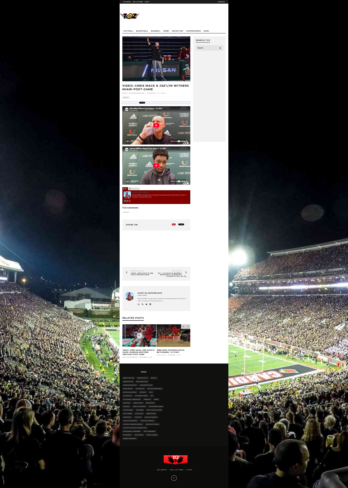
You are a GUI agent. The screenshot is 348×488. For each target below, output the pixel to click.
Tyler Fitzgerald (152, 434)
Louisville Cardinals (147, 420)
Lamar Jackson (151, 413)
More (206, 31)
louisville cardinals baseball (133, 424)
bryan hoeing (150, 402)
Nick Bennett (127, 434)
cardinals (126, 406)
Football (128, 31)
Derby (166, 31)
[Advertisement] (195, 16)
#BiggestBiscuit (142, 378)
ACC (152, 395)
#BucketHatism (128, 381)
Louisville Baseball (151, 417)
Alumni (156, 399)
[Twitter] (125, 201)
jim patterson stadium (154, 410)
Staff (147, 1)
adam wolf (147, 399)
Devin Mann (139, 410)
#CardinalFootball (146, 385)
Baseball (156, 31)
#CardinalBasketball (130, 385)
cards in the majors (139, 406)
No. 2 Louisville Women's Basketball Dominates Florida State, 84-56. (172, 274)
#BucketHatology (142, 381)
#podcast (143, 392)
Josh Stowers (127, 413)
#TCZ (150, 392)
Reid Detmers (139, 434)
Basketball (142, 31)
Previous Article (137, 271)
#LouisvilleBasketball (155, 388)
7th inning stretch (141, 395)
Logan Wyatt (127, 417)
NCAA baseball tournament (132, 431)
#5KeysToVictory (128, 378)
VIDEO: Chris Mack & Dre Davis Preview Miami (142, 274)
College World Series (156, 406)
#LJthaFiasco (140, 388)
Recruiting (177, 31)
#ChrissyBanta (128, 388)
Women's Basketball (129, 438)
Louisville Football (152, 424)
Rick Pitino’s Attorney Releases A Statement (169, 351)
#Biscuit (154, 378)
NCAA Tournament (149, 431)
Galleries (127, 1)
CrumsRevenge (193, 31)
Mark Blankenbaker (133, 93)
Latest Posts (135, 189)
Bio (126, 189)
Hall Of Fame (138, 1)
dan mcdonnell (128, 410)
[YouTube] (130, 201)
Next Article (177, 271)
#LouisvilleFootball (130, 392)
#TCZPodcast (127, 395)
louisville (138, 417)
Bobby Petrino (138, 402)
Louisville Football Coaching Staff (135, 427)
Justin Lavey (139, 413)
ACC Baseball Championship (132, 399)
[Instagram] (127, 201)
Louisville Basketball (130, 420)
